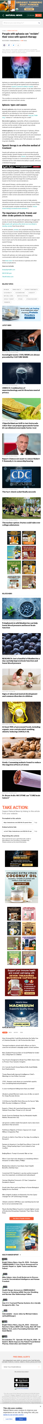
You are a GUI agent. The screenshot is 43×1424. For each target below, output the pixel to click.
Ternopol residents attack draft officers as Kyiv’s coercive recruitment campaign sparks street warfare (20, 1046)
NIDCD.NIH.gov (7, 273)
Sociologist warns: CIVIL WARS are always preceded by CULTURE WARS (21, 356)
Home (4, 30)
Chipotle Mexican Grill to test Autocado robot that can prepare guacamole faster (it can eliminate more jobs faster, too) (20, 425)
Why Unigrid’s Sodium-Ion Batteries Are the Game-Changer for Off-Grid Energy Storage (19, 1195)
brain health (14, 49)
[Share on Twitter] (13, 45)
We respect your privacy (22, 1371)
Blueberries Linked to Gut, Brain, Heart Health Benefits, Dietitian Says (18, 1167)
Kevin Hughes (14, 420)
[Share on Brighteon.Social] (4, 45)
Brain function (12, 30)
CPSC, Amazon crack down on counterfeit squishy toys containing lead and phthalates (19, 1082)
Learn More (9, 1419)
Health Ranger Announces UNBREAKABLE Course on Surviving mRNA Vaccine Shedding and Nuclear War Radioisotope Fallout (20, 1292)
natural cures (21, 51)
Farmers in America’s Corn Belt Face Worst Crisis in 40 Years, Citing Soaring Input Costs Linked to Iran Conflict (20, 1146)
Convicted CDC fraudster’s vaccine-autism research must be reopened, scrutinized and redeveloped (20, 1174)
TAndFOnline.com (7, 276)
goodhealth (33, 49)
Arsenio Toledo (14, 352)
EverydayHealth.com (8, 269)
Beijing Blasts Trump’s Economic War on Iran (17, 1153)
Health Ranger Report (10, 1255)
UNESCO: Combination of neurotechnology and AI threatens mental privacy (21, 390)
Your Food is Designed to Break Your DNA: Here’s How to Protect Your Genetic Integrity (21, 1061)
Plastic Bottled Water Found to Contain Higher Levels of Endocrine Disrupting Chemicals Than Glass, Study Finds (20, 1211)
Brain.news (8, 261)
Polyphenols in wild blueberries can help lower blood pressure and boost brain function (20, 625)
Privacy (13, 1395)
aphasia (8, 49)
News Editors (14, 456)
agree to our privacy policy (13, 1415)
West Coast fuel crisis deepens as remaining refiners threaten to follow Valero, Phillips (20, 1159)
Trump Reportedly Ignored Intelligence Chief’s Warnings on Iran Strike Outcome (18, 1075)
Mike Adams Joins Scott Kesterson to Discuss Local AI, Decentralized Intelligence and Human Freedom (20, 1279)
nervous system (30, 51)
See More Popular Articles (21, 1218)
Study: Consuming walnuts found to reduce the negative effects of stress (21, 763)
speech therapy (9, 299)
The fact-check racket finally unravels (19, 492)
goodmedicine (6, 51)
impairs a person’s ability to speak (22, 86)
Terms (18, 1395)
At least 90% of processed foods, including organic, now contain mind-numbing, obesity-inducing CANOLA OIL (21, 729)
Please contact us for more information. (14, 842)
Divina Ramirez (14, 40)
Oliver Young (14, 385)
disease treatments (24, 49)
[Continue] (38, 1366)
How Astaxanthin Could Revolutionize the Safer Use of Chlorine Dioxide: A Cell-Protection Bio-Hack (20, 1039)
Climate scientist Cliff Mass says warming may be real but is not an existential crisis (20, 1203)
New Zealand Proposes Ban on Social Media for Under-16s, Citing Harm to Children (21, 1053)
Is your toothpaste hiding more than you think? (18, 1088)
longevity (14, 51)
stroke (9, 52)
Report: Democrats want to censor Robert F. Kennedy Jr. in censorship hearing (21, 460)
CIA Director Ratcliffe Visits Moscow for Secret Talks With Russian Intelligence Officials (20, 1102)
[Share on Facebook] (9, 45)
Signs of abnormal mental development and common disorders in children (19, 695)
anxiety (16, 229)
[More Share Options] (18, 45)
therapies (23, 52)
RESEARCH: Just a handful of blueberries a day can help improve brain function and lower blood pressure (21, 660)
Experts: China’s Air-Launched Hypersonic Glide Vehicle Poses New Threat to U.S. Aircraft (18, 1109)
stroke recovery (15, 52)
